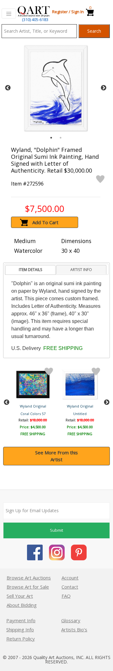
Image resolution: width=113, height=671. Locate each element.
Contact (70, 587)
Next (103, 88)
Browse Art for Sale (28, 587)
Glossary (70, 620)
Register (60, 11)
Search (94, 31)
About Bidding (22, 605)
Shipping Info (20, 629)
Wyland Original (33, 406)
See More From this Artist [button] (56, 456)
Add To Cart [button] (45, 222)
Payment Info (20, 620)
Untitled (80, 413)
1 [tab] (51, 138)
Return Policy (20, 638)
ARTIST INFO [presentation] (81, 269)
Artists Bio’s (74, 629)
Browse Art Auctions (29, 577)
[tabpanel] (55, 88)
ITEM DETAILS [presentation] (30, 269)
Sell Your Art (20, 596)
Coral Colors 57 (33, 413)
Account (70, 577)
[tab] (30, 270)
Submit (56, 530)
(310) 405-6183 (35, 19)
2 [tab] (60, 138)
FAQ (66, 596)
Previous (8, 88)
